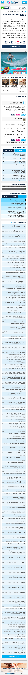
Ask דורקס (20, 670)
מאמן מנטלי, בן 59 (17, 102)
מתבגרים (21, 8)
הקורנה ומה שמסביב (9, 670)
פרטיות (9, 668)
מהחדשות (6, 98)
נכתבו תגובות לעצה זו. (15, 142)
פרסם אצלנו (18, 668)
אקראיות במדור (8, 151)
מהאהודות (18, 98)
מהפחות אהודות (12, 98)
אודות (25, 668)
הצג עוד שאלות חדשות (14, 656)
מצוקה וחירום (4, 668)
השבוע (14, 197)
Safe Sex (15, 670)
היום (22, 197)
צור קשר (21, 668)
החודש (5, 197)
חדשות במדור (20, 151)
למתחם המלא (5, 77)
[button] (25, 51)
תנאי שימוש (13, 668)
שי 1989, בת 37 (18, 118)
